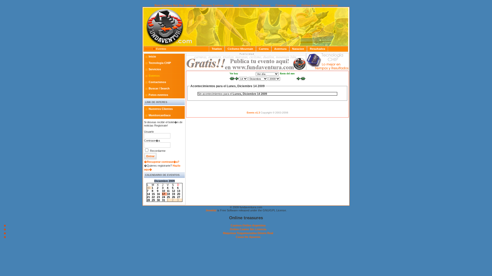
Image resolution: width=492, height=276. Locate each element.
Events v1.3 (253, 112)
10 (163, 190)
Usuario (149, 131)
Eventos (154, 75)
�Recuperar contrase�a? (161, 161)
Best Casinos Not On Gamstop (175, 5)
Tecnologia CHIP (160, 62)
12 (173, 190)
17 (163, 193)
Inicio (148, 48)
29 (153, 200)
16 (158, 193)
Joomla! (211, 210)
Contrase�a (152, 140)
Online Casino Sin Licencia (319, 5)
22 (153, 197)
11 (168, 190)
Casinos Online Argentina (248, 225)
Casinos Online (285, 5)
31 (163, 200)
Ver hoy (234, 73)
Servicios (155, 69)
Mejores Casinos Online (217, 5)
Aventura (280, 48)
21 (148, 197)
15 (153, 193)
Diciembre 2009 (164, 180)
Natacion (298, 48)
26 (173, 197)
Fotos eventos (158, 94)
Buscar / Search (159, 88)
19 (173, 193)
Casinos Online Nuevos (254, 5)
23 (158, 197)
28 (148, 200)
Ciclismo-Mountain (240, 48)
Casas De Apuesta (248, 236)
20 (178, 193)
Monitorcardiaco (160, 115)
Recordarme (158, 150)
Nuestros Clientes (161, 108)
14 (148, 193)
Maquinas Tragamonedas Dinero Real (248, 233)
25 (168, 197)
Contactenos (157, 82)
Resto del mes (287, 73)
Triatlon (217, 48)
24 (163, 197)
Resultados (317, 48)
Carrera (264, 48)
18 (168, 193)
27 (178, 197)
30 (158, 200)
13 (178, 190)
